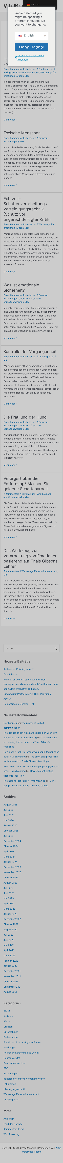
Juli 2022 (8, 934)
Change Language (31, 46)
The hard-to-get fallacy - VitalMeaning (24, 780)
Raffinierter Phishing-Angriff (19, 669)
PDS (6, 1068)
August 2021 (10, 991)
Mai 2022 (9, 945)
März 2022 (9, 955)
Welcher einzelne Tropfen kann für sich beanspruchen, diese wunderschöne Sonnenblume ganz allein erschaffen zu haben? (31, 684)
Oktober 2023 (11, 877)
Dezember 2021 (12, 971)
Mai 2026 (9, 820)
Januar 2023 (10, 914)
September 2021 (12, 986)
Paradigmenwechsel (14, 1063)
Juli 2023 (8, 888)
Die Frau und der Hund (25, 417)
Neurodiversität (12, 1058)
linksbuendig (10, 723)
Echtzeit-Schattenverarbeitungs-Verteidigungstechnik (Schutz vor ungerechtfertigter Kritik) (27, 209)
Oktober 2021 (11, 981)
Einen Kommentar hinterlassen (20, 69)
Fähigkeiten (10, 1084)
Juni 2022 (9, 940)
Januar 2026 (10, 825)
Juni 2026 (9, 815)
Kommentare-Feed (14, 1129)
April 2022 (9, 950)
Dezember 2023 (12, 867)
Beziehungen (32, 72)
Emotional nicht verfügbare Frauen (22, 1042)
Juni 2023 (9, 893)
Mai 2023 (9, 898)
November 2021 (12, 976)
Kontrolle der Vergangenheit (30, 351)
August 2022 (10, 929)
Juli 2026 (8, 810)
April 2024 (9, 851)
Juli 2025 (8, 836)
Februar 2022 (11, 960)
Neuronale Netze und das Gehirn (21, 1052)
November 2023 (12, 872)
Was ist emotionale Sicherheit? (21, 288)
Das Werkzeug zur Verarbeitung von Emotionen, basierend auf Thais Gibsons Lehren (31, 558)
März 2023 (9, 908)
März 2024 (9, 856)
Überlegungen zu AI (14, 1089)
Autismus (8, 1016)
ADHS (7, 1011)
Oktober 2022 (11, 924)
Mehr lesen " (10, 120)
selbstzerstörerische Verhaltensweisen (24, 1078)
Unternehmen (11, 1032)
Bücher (7, 1021)
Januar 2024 (10, 862)
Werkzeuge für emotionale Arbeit (39, 571)
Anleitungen (10, 1047)
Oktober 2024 (11, 846)
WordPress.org (11, 1134)
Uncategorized (46, 356)
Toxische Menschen (22, 132)
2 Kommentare (11, 494)
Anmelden (9, 1118)
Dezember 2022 (12, 919)
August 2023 (10, 882)
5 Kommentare (11, 571)
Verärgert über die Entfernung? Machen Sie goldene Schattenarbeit (27, 483)
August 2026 (10, 804)
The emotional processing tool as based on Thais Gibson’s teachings (30, 742)
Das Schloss (10, 674)
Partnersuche (11, 1037)
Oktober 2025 (11, 830)
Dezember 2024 (12, 841)
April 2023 (9, 903)
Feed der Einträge (13, 1124)
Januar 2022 (10, 965)
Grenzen (43, 138)
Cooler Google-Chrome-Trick (19, 704)
